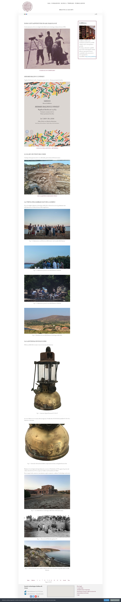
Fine (69, 580)
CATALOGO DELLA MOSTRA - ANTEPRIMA (47, 148)
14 (60, 580)
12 (54, 580)
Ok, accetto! (106, 600)
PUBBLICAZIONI (80, 3)
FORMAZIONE (55, 3)
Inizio (28, 580)
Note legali (79, 586)
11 (51, 580)
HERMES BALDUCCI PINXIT (34, 76)
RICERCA (64, 3)
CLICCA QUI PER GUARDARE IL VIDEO (47, 196)
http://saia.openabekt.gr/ (91, 56)
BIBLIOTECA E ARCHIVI (66, 10)
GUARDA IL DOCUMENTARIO (47, 70)
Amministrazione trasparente (83, 589)
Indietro (33, 580)
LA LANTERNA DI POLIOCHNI (35, 341)
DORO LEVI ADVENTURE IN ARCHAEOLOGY (40, 23)
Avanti (64, 580)
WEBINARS (71, 3)
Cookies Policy (80, 588)
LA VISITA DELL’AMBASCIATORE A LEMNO (39, 202)
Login (78, 595)
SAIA (49, 3)
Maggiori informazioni (115, 600)
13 (57, 580)
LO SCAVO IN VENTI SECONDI (35, 154)
